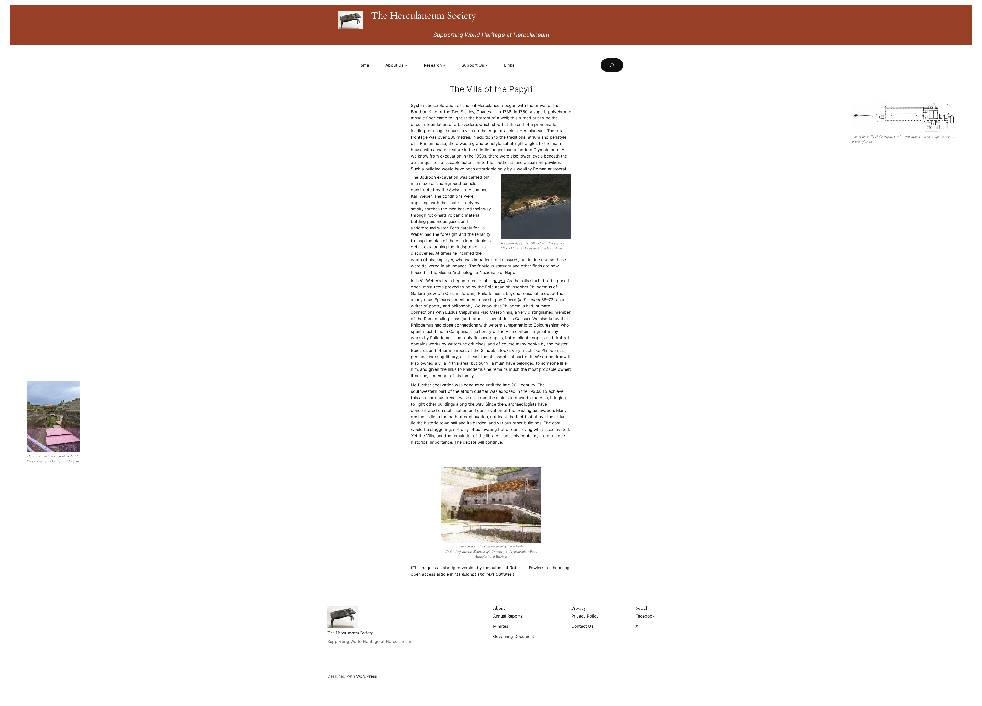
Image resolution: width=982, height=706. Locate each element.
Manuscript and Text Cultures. (484, 574)
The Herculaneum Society (423, 15)
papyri (499, 280)
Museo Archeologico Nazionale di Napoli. (478, 272)
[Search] (612, 65)
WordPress (366, 676)
